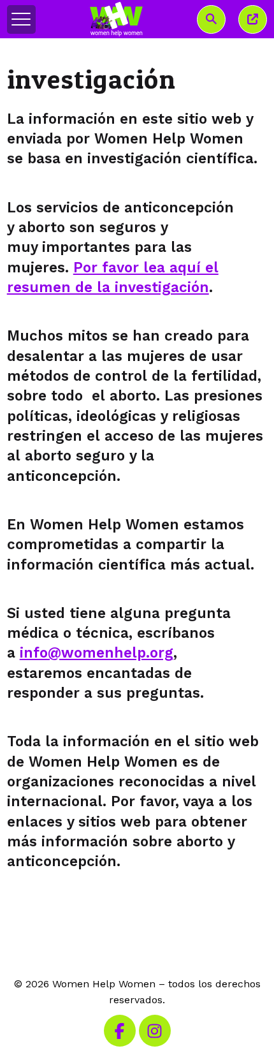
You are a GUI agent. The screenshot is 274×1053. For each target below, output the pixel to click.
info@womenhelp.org (96, 652)
